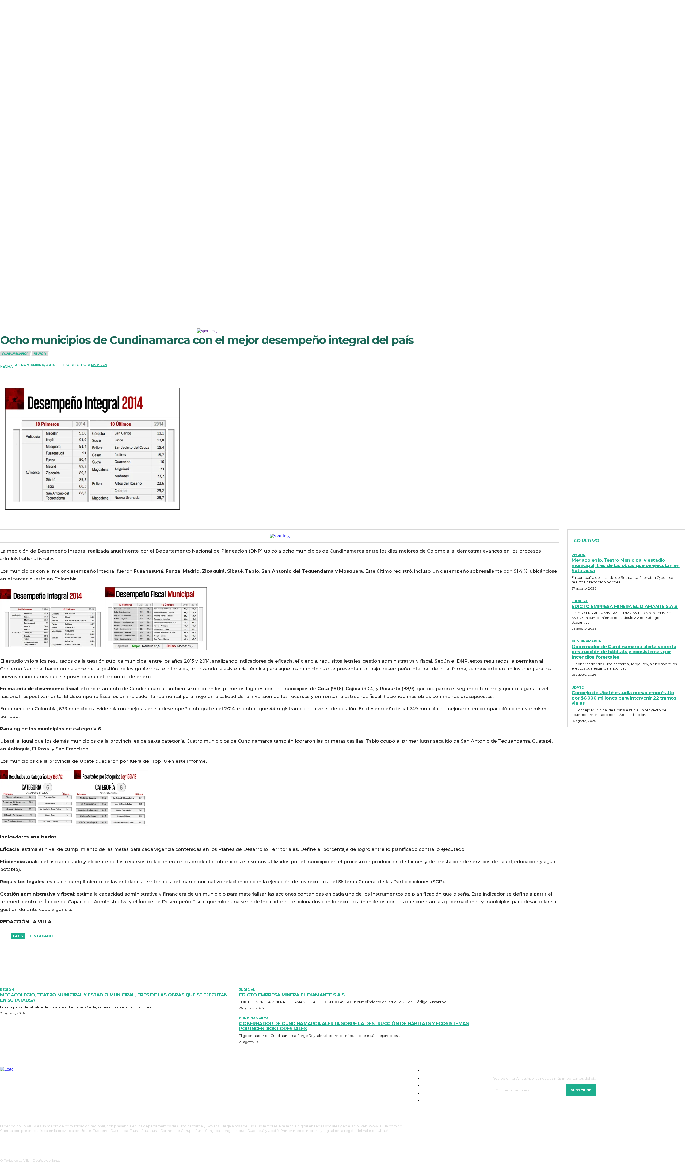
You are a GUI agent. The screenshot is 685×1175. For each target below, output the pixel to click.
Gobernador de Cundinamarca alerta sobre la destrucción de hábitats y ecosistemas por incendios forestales (624, 652)
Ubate (578, 687)
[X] (36, 166)
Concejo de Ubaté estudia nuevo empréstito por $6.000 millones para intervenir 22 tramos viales (624, 698)
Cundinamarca (15, 353)
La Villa (99, 364)
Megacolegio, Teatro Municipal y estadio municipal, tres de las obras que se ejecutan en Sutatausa (626, 565)
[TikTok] (24, 166)
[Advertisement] (342, 278)
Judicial (580, 601)
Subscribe (580, 1090)
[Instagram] (13, 166)
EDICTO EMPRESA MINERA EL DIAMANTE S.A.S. (625, 606)
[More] (407, 365)
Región (39, 353)
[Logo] (68, 204)
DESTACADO (40, 936)
